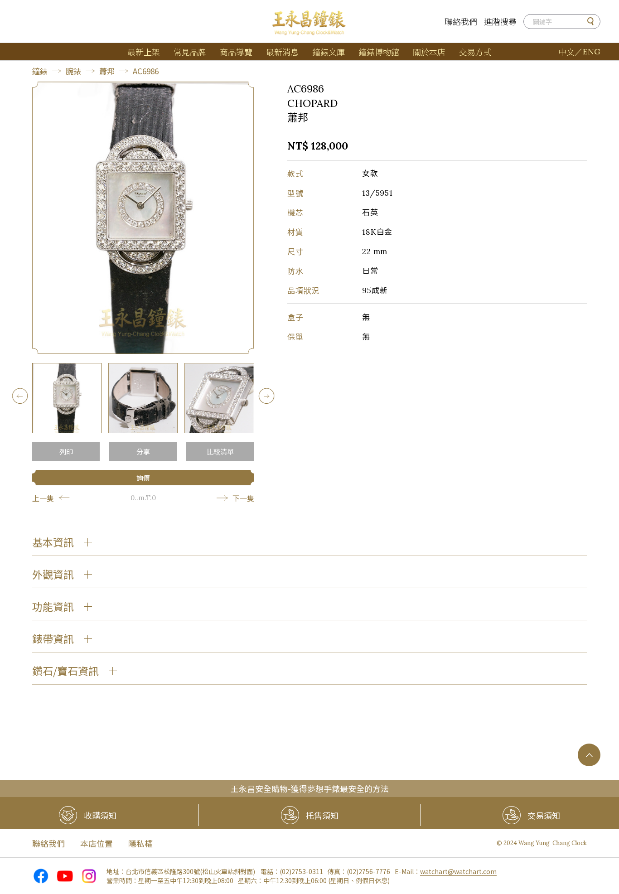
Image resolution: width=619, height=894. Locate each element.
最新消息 (282, 52)
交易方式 (475, 52)
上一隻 (43, 498)
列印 (66, 451)
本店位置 (96, 843)
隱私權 (140, 843)
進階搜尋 (500, 21)
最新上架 (143, 52)
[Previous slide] (20, 396)
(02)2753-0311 (301, 871)
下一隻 (243, 498)
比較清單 (220, 451)
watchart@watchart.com (458, 871)
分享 (143, 451)
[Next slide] (267, 396)
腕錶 (73, 71)
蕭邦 (107, 71)
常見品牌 (190, 52)
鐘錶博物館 (378, 52)
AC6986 (146, 71)
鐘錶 (40, 71)
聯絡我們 (461, 21)
